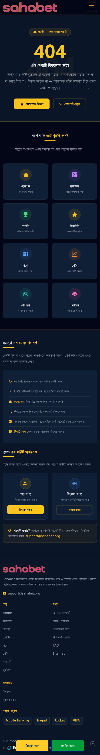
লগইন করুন (74, 510)
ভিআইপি (7, 629)
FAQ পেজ (20, 431)
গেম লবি (7, 661)
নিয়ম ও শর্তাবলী (61, 621)
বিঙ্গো (5, 645)
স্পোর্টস (6, 637)
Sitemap (59, 653)
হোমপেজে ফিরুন (34, 104)
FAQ (56, 645)
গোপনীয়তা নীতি (61, 629)
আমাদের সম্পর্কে (61, 612)
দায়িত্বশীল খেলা (61, 637)
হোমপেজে (19, 401)
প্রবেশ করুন (9, 699)
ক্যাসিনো (7, 621)
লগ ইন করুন (67, 745)
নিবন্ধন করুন (25, 510)
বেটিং (5, 653)
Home (7, 612)
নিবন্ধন (6, 691)
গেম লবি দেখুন (72, 104)
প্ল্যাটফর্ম (7, 670)
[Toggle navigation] (91, 7)
